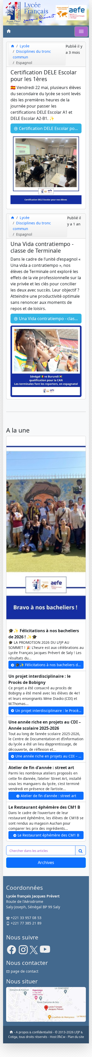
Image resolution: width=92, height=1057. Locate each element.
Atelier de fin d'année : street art (48, 795)
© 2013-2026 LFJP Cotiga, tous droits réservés (45, 1034)
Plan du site (76, 1037)
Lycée (24, 45)
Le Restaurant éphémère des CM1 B (48, 835)
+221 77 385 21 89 (25, 923)
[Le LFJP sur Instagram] (23, 951)
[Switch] (81, 31)
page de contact (24, 971)
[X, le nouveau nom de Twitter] (34, 951)
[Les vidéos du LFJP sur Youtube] (45, 951)
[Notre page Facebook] (11, 951)
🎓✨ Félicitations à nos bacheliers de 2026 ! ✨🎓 (49, 664)
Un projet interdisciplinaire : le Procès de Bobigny (49, 710)
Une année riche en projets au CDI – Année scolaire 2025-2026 (49, 756)
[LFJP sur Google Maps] (46, 1003)
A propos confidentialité (34, 1032)
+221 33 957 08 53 (25, 917)
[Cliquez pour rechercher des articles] (80, 850)
